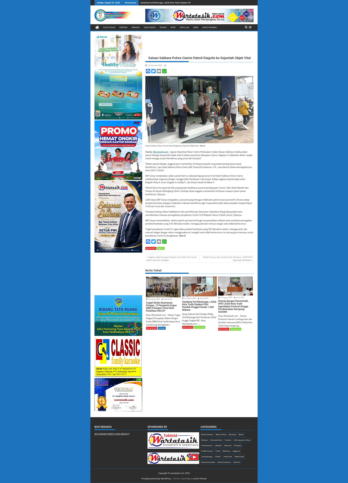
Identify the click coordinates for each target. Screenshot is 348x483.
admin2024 (167, 299)
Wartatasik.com (160, 151)
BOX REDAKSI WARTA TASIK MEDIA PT (112, 434)
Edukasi (163, 27)
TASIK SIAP (227, 456)
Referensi (226, 451)
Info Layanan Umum (242, 440)
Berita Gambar (207, 434)
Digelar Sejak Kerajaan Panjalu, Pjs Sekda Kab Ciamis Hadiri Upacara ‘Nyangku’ (171, 258)
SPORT (173, 27)
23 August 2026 (154, 299)
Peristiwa (123, 27)
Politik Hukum (109, 27)
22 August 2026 (190, 298)
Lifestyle (218, 445)
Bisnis (195, 27)
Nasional (227, 445)
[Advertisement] (199, 44)
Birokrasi (136, 27)
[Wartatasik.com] (97, 27)
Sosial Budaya (150, 27)
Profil (218, 451)
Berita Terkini (151, 248)
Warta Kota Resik (208, 462)
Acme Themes (200, 478)
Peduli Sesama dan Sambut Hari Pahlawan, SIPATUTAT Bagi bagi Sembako (228, 258)
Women (237, 462)
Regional (161, 248)
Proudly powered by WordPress (156, 478)
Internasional (206, 445)
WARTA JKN (184, 27)
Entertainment (216, 440)
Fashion (228, 440)
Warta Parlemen (209, 27)
